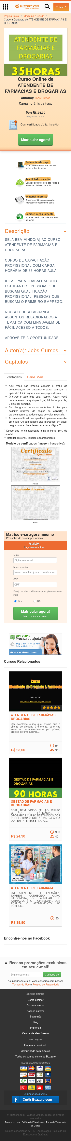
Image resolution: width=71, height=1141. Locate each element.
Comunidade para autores (35, 1051)
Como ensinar (35, 1000)
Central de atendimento (35, 1033)
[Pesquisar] (47, 6)
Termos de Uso (21, 984)
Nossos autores (36, 1011)
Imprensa (35, 1027)
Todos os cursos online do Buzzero (35, 1056)
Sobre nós (35, 1016)
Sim (20, 601)
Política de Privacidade (46, 984)
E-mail (16, 554)
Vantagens (14, 376)
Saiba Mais (35, 376)
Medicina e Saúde (34, 16)
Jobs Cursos (42, 98)
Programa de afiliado (35, 1045)
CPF (15, 579)
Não (39, 601)
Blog (35, 1022)
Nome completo (20, 566)
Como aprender (35, 1005)
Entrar (60, 7)
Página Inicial (11, 16)
